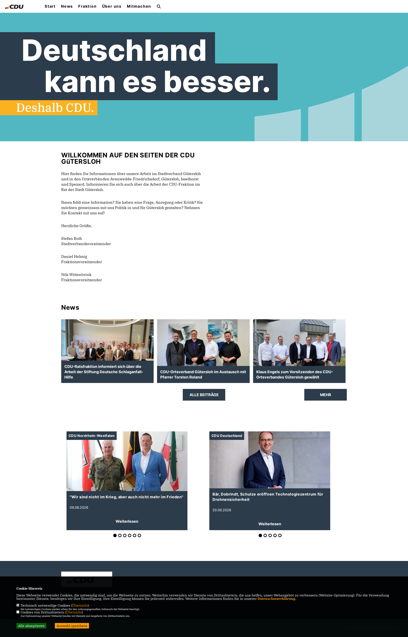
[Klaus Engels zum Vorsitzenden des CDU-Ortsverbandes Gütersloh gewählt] (299, 356)
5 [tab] (134, 535)
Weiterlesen (127, 521)
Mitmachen (139, 6)
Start (50, 6)
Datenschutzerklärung (276, 598)
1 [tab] (115, 535)
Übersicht (80, 605)
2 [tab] (120, 535)
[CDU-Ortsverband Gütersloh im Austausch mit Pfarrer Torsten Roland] (203, 354)
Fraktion (87, 6)
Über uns (112, 6)
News (67, 6)
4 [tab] (129, 535)
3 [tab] (124, 535)
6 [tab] (139, 535)
